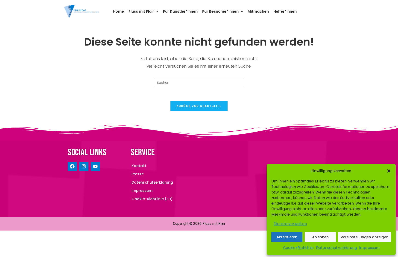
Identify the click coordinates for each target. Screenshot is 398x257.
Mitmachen (258, 11)
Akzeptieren (287, 237)
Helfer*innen (285, 11)
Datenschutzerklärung (336, 247)
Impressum (369, 247)
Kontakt (139, 165)
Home (118, 11)
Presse (138, 174)
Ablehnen (320, 237)
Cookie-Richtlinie (298, 247)
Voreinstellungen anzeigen (365, 237)
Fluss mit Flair (141, 11)
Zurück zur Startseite (198, 106)
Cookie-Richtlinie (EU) (152, 199)
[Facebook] (72, 166)
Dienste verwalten (290, 223)
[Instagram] (83, 166)
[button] (388, 171)
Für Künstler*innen (180, 11)
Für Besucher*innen (220, 11)
